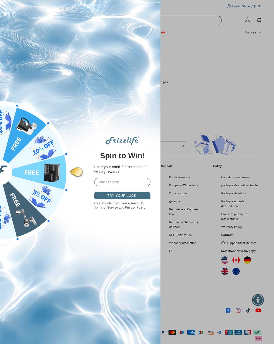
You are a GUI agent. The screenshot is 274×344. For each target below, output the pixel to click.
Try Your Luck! (122, 195)
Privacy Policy (135, 207)
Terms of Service (106, 207)
